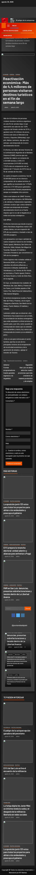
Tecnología (7, 802)
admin (6, 107)
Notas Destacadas (11, 30)
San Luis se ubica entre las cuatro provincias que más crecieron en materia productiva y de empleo (25, 373)
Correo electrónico (13, 436)
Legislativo (27, 30)
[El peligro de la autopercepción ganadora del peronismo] (18, 714)
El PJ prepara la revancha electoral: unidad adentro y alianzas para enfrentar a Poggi (17, 550)
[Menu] (8, 25)
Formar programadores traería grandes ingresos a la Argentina (9, 371)
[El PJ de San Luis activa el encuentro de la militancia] (18, 751)
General (12, 74)
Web (7, 443)
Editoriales (7, 727)
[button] (8, 25)
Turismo (17, 74)
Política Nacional (15, 501)
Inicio (14, 25)
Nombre (9, 429)
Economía (5, 74)
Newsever (12, 873)
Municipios (8, 35)
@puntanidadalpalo (19, 625)
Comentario (10, 401)
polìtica (23, 544)
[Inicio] (4, 25)
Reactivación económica (14, 361)
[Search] (33, 26)
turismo (25, 361)
